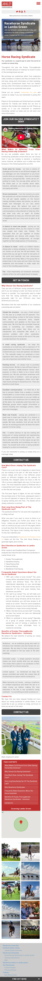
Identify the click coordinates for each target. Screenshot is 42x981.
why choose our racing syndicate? (18, 771)
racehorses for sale (29, 92)
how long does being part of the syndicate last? (21, 782)
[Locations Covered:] (2, 3)
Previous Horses (10, 970)
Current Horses (10, 967)
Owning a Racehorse (12, 958)
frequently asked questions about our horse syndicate (19, 792)
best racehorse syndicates (15, 787)
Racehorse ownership (11, 945)
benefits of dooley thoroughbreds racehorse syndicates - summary (17, 798)
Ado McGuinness (11, 975)
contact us (9, 803)
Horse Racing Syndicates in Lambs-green (19, 955)
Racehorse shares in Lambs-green (15, 962)
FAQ (6, 960)
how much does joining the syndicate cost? (19, 776)
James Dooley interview (13, 950)
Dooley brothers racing (11, 948)
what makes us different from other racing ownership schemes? (21, 767)
